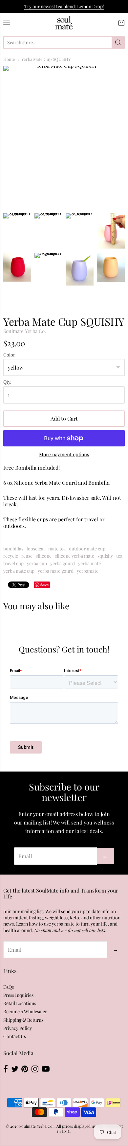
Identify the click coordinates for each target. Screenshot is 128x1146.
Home (9, 59)
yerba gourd (62, 563)
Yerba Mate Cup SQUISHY (46, 59)
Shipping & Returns (23, 1020)
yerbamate (87, 571)
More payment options (64, 454)
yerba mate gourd (56, 571)
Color (9, 355)
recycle (10, 556)
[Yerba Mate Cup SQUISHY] (64, 136)
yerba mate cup (18, 571)
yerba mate (89, 563)
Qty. (7, 382)
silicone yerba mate (74, 556)
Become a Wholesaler (25, 1011)
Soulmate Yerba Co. (24, 331)
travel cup (13, 563)
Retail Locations (19, 1003)
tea (119, 556)
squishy (105, 556)
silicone (44, 556)
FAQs (8, 987)
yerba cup (37, 563)
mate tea (57, 549)
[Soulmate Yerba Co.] (64, 22)
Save (44, 584)
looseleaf (36, 549)
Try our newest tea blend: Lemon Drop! (64, 6)
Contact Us (14, 1036)
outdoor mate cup (87, 549)
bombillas (13, 549)
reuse (26, 556)
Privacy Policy (17, 1028)
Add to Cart (64, 418)
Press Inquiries (18, 995)
